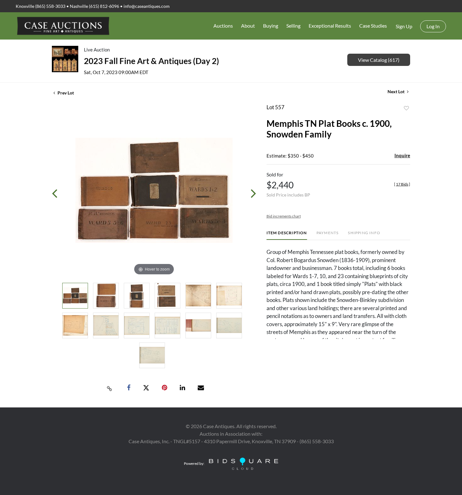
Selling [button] (293, 26)
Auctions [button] (223, 26)
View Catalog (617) (378, 60)
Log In (433, 26)
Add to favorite (406, 108)
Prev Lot (65, 92)
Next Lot (396, 91)
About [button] (248, 26)
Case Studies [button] (373, 26)
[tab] (287, 235)
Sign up (404, 26)
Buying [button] (270, 26)
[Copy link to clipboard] (109, 388)
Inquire (402, 155)
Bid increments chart (284, 216)
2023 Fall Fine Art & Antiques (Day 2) (151, 61)
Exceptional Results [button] (330, 26)
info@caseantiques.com (147, 6)
